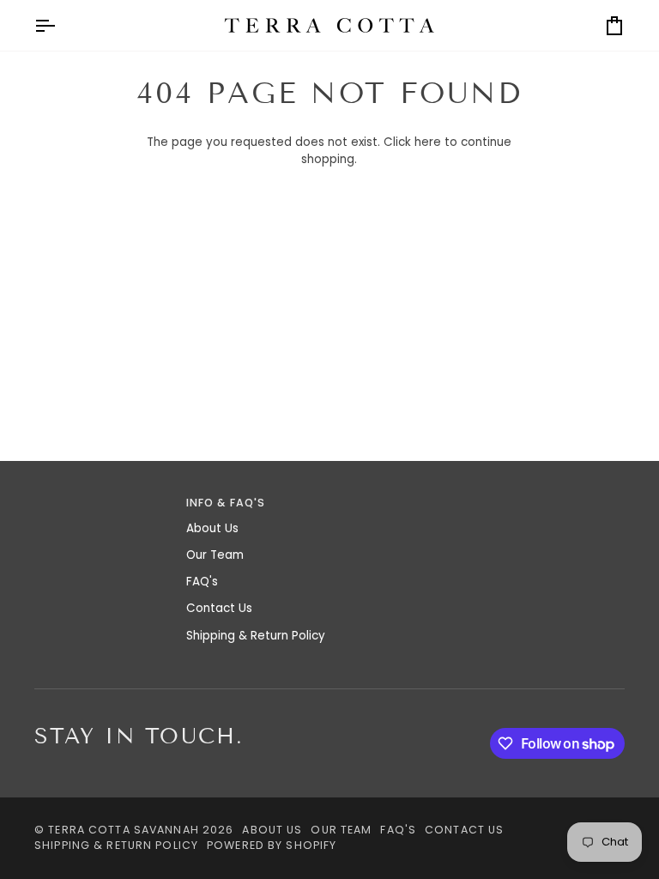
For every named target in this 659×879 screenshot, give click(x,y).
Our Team (215, 555)
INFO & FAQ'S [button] (226, 502)
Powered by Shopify (271, 845)
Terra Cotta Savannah (123, 829)
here (427, 142)
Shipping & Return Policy (255, 635)
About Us (212, 528)
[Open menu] (60, 25)
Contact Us (219, 608)
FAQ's (202, 581)
